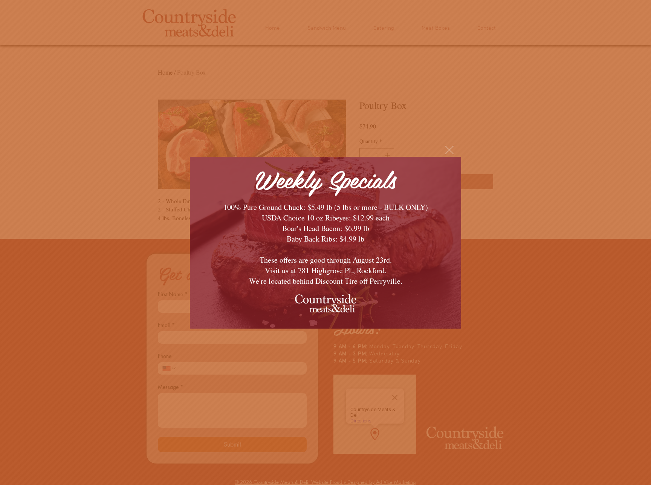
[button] (449, 150)
